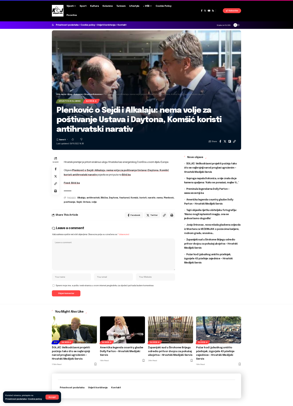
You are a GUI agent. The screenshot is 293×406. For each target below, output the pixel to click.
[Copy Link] (234, 141)
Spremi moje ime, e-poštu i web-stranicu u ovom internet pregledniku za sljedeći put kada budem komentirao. (105, 285)
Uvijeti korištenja (106, 25)
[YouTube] (209, 10)
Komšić (134, 198)
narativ (152, 198)
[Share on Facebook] (220, 141)
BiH (55, 342)
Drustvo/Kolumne (70, 101)
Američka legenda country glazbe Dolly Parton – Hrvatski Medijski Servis (121, 351)
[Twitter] (205, 10)
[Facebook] (201, 10)
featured (124, 198)
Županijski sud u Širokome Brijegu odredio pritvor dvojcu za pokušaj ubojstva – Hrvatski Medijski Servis (211, 243)
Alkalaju (81, 198)
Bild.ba (126, 174)
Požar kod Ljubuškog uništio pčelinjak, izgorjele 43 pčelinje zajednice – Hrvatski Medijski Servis (208, 258)
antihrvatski (93, 198)
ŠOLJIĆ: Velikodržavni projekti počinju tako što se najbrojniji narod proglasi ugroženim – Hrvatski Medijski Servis (210, 167)
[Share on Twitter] (225, 141)
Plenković (169, 198)
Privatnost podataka (16, 399)
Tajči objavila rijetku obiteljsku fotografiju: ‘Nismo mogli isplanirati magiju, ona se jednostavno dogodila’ (210, 214)
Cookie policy (35, 399)
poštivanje (69, 202)
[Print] (55, 191)
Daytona (113, 198)
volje (94, 202)
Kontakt (122, 25)
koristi (143, 198)
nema (160, 198)
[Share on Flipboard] (230, 141)
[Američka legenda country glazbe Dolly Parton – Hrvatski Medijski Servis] (122, 329)
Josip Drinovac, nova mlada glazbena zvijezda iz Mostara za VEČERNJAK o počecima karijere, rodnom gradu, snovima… (212, 229)
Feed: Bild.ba (72, 182)
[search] (219, 11)
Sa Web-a (91, 101)
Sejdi (79, 202)
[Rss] (213, 10)
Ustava (86, 202)
